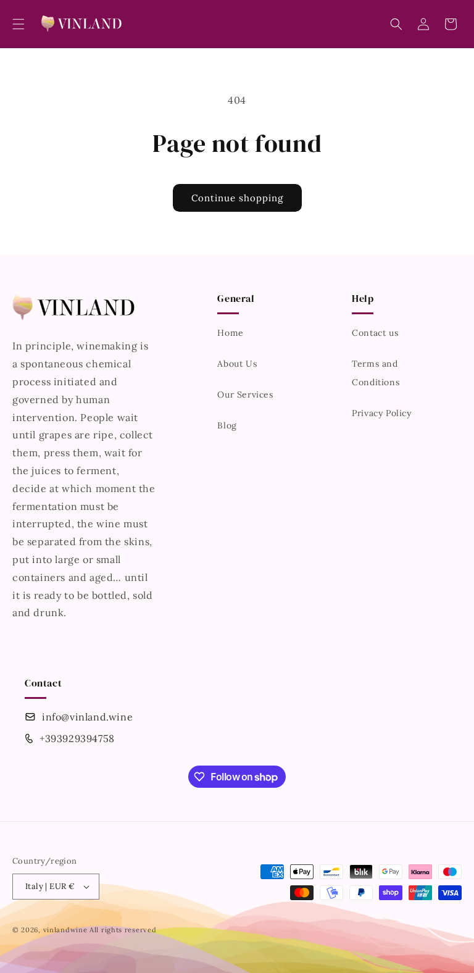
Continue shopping (237, 198)
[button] (18, 24)
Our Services (245, 394)
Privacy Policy (381, 413)
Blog (226, 425)
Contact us (375, 332)
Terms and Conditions (375, 373)
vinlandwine (65, 929)
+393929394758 (77, 738)
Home (230, 332)
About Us (237, 363)
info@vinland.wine (87, 717)
